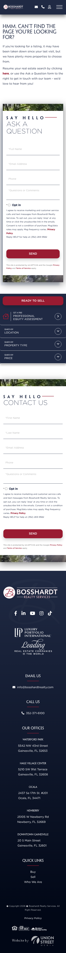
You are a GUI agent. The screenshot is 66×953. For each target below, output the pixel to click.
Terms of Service (23, 268)
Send (33, 253)
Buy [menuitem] (33, 871)
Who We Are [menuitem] (33, 882)
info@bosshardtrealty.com (36, 7)
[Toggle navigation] (59, 7)
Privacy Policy (18, 513)
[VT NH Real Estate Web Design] (33, 941)
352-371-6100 (43, 7)
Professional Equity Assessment (28, 317)
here (6, 73)
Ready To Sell (33, 300)
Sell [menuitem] (32, 877)
